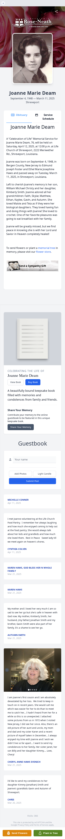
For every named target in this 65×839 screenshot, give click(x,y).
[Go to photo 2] (30, 689)
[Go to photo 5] (36, 689)
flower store (43, 251)
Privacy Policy (24, 825)
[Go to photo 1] (29, 690)
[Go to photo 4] (34, 689)
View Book (15, 382)
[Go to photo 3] (32, 689)
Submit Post (32, 481)
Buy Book (33, 382)
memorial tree (46, 248)
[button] (32, 670)
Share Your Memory (20, 427)
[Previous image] (7, 670)
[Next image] (58, 670)
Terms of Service (41, 825)
